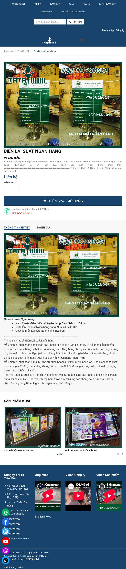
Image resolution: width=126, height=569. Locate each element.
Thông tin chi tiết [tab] (17, 227)
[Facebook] (6, 522)
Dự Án (71, 4)
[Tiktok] (6, 560)
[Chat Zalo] (6, 531)
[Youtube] (6, 541)
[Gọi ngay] (6, 512)
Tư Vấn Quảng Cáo (107, 4)
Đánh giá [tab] (43, 227)
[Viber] (6, 550)
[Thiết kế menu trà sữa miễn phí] (33, 427)
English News (43, 516)
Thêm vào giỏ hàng (65, 201)
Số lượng (9, 183)
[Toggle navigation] (82, 40)
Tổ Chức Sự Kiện (17, 4)
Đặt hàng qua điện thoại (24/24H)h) (30, 209)
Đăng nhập (108, 30)
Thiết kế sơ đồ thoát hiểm (72, 12)
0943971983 (13, 518)
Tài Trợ (37, 4)
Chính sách (47, 12)
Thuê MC (86, 4)
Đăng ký (120, 30)
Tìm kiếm (77, 21)
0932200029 (22, 213)
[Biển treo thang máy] (93, 427)
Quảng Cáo (55, 4)
